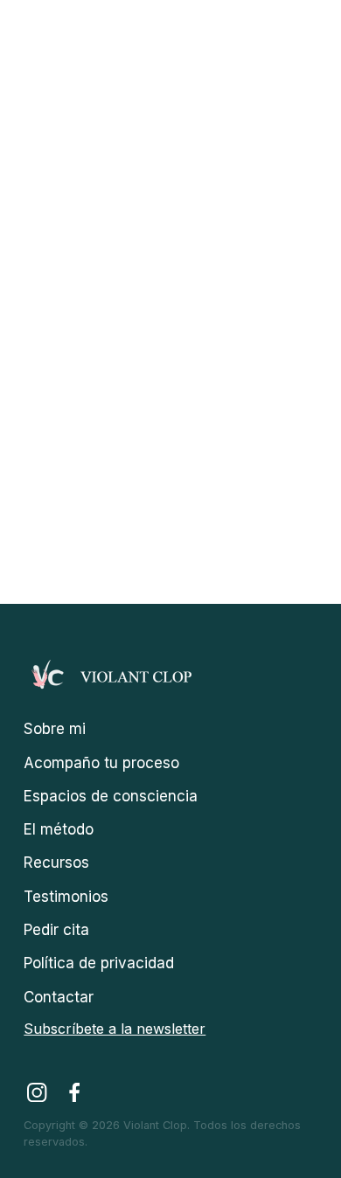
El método (59, 829)
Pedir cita (56, 930)
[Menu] (307, 29)
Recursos (56, 862)
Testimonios (66, 896)
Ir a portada (166, 473)
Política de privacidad (99, 963)
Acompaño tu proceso (101, 763)
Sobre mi (55, 729)
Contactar (59, 997)
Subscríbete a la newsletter (114, 1028)
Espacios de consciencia (111, 796)
